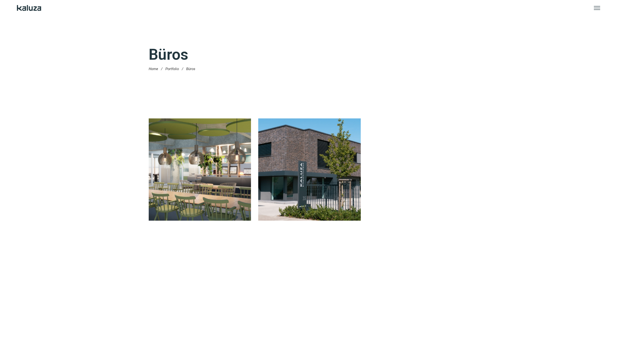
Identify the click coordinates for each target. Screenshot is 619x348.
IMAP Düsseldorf (200, 170)
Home (153, 69)
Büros (202, 178)
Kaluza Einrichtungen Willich (309, 170)
